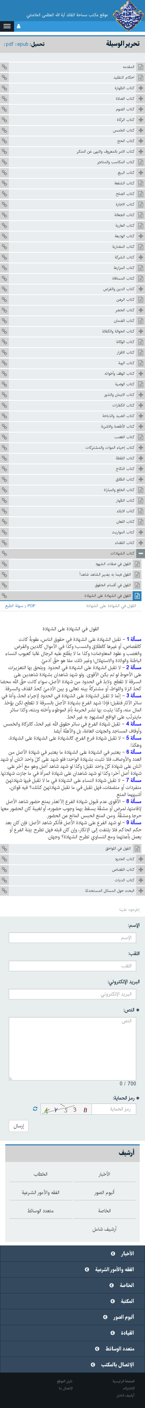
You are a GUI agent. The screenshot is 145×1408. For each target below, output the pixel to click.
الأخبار (127, 1254)
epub (23, 44)
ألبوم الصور (124, 1317)
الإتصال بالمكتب (117, 1365)
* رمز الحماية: (126, 1098)
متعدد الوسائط (120, 1349)
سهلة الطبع (14, 606)
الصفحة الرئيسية (123, 1381)
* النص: (132, 1010)
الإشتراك (128, 1388)
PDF (31, 606)
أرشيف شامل (125, 1395)
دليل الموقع (64, 1381)
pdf (10, 44)
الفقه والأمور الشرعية (114, 1270)
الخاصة (127, 1286)
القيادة (127, 1333)
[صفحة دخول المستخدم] (18, 26)
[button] (7, 26)
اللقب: (134, 953)
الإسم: (134, 925)
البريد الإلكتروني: (124, 982)
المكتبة (127, 1301)
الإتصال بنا (65, 1388)
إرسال (18, 1126)
